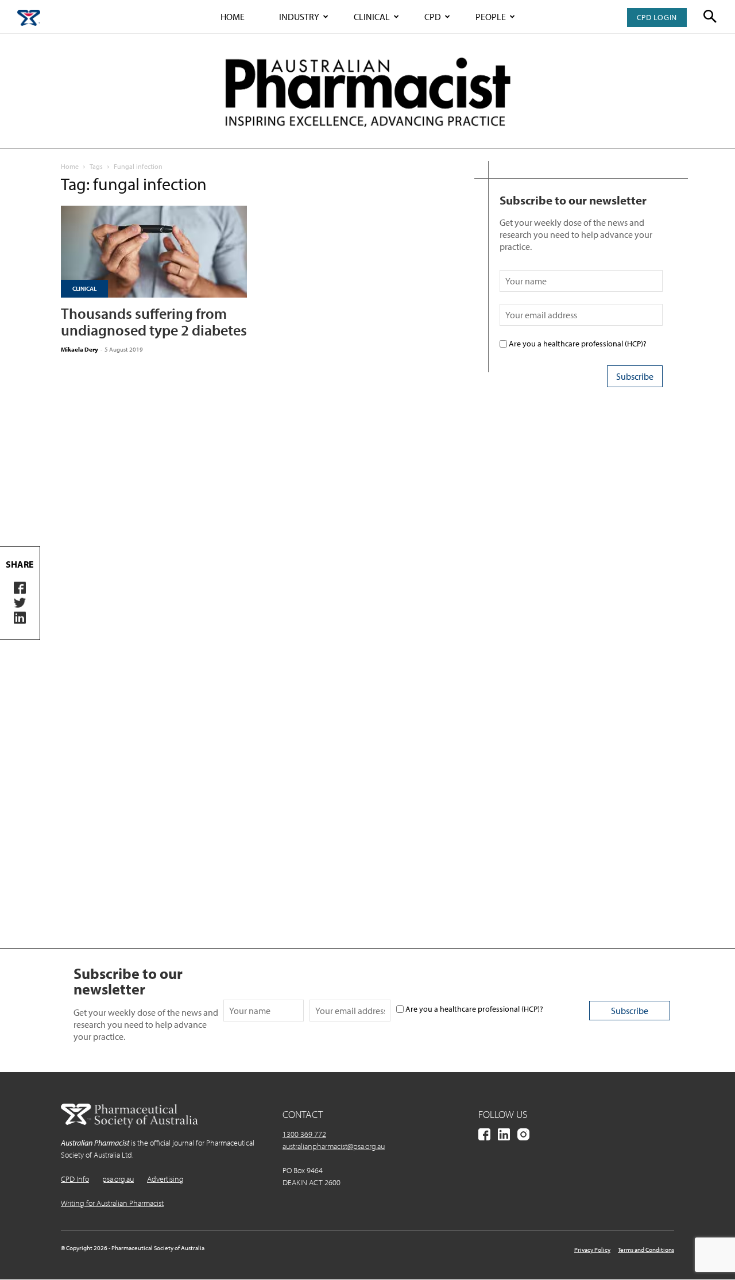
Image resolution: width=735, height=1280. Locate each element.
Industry (299, 16)
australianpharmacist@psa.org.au (334, 1146)
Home (232, 16)
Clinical (372, 16)
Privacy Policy (592, 1250)
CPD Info (75, 1179)
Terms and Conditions (646, 1250)
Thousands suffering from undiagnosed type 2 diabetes (154, 322)
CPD (432, 16)
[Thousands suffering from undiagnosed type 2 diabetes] (154, 252)
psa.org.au (118, 1179)
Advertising (165, 1179)
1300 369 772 (304, 1134)
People (490, 16)
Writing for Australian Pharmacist (112, 1203)
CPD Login (657, 17)
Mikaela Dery (79, 349)
